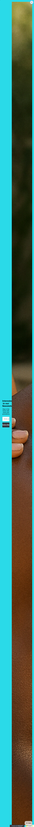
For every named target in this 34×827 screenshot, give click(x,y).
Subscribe (5, 425)
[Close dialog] (31, 2)
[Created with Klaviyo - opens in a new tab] (17, 826)
